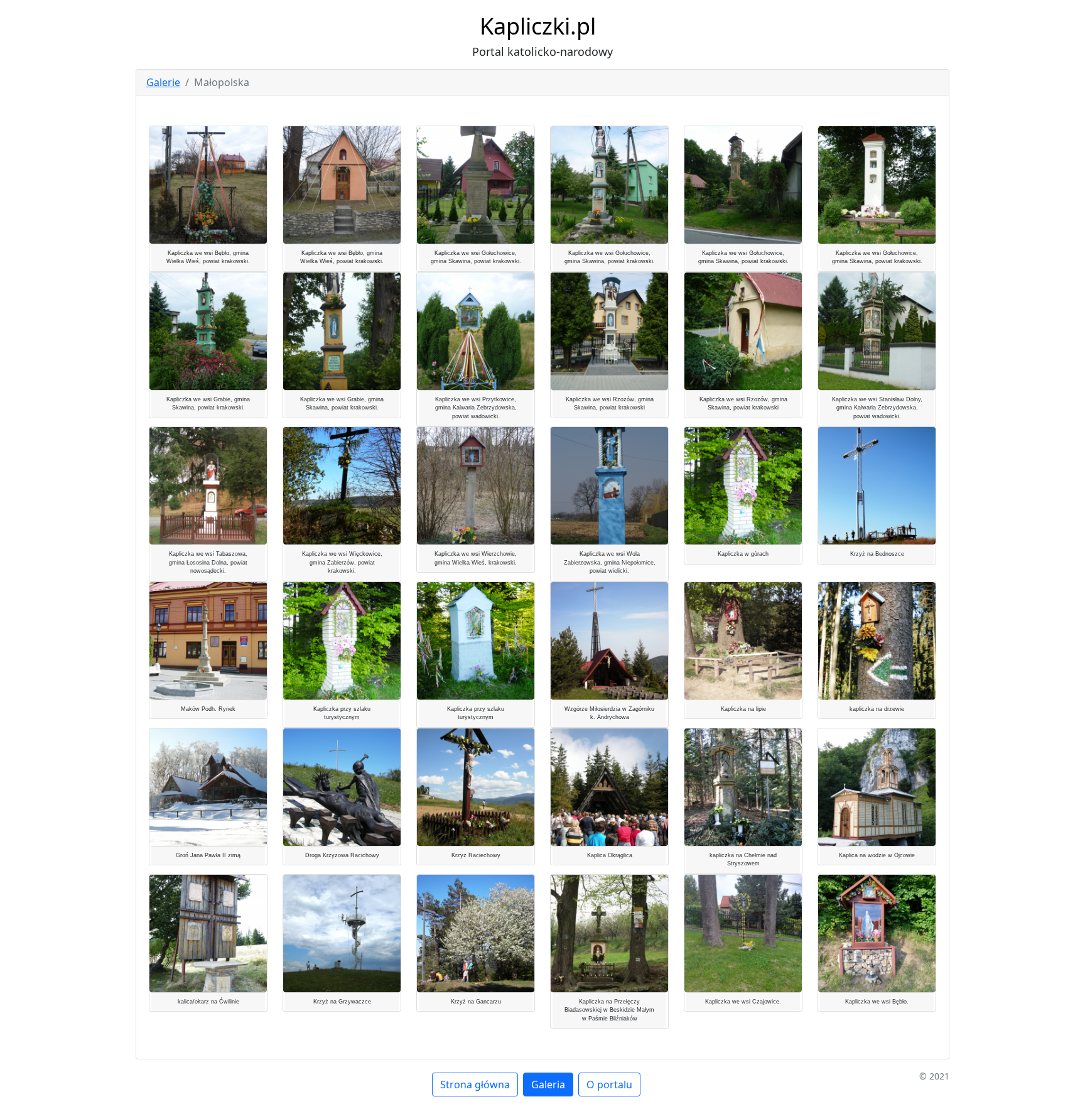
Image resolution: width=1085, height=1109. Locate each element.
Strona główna (475, 1084)
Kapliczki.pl (538, 26)
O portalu (609, 1084)
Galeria (548, 1084)
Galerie (163, 82)
